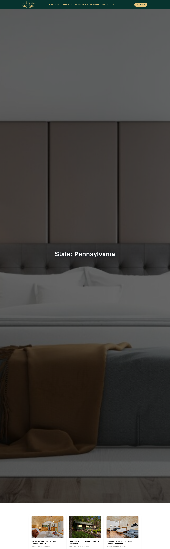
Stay (57, 4)
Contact (114, 4)
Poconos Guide (80, 4)
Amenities (66, 4)
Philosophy (94, 4)
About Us (105, 4)
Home (51, 4)
